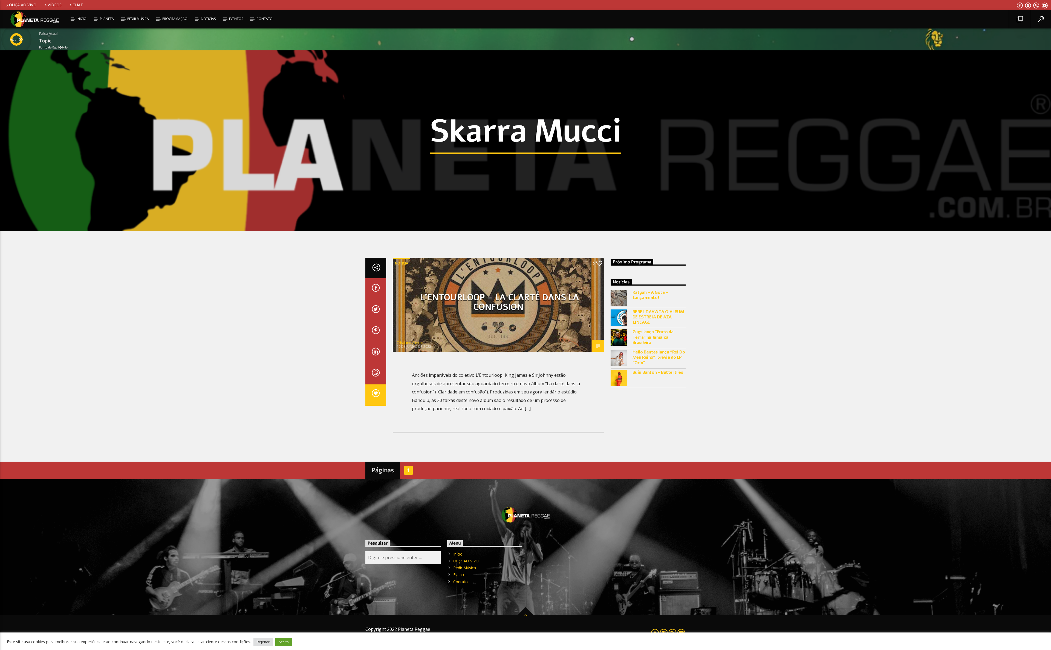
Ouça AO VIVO (22, 4)
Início (81, 18)
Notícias (208, 18)
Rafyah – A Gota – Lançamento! (650, 295)
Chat (78, 4)
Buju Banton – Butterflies (658, 372)
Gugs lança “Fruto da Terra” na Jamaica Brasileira (653, 337)
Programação (174, 18)
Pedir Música (138, 18)
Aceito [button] (284, 641)
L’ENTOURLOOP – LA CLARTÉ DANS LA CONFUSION (499, 302)
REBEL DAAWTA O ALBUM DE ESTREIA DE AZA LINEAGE (658, 317)
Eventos (236, 18)
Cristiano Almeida (411, 342)
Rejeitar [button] (263, 641)
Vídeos (55, 4)
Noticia (401, 263)
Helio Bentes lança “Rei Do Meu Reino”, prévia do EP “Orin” (659, 358)
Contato (264, 18)
